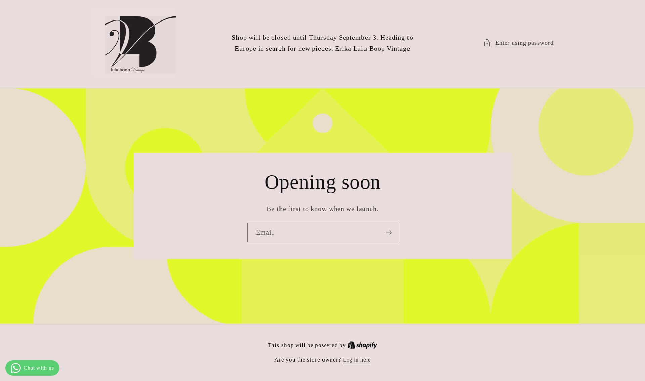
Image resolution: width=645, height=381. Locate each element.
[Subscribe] (388, 232)
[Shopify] (362, 345)
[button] (518, 43)
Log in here (357, 360)
